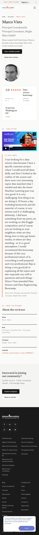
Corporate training (27, 438)
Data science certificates (6, 470)
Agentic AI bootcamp (9, 442)
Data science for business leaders (7, 460)
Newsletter (25, 510)
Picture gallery (26, 494)
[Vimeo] (15, 429)
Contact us (24, 502)
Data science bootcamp (9, 446)
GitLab (4, 498)
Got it (27, 528)
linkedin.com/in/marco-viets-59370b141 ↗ (18, 353)
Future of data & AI (8, 486)
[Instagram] (4, 429)
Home (3, 17)
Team (23, 486)
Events (4, 502)
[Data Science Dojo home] (10, 417)
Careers (23, 498)
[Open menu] (34, 7)
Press (23, 490)
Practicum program (8, 465)
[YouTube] (9, 429)
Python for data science (9, 450)
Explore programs (10, 391)
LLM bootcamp (7, 438)
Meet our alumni (10, 397)
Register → (25, 2)
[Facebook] (4, 424)
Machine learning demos (7, 506)
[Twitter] (15, 424)
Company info (25, 482)
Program (26, 98)
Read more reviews (11, 57)
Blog (3, 482)
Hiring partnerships (27, 450)
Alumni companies (27, 442)
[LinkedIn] (9, 424)
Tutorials (5, 490)
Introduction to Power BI (9, 455)
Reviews (11, 17)
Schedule (5, 475)
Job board (24, 454)
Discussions (6, 494)
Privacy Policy (19, 521)
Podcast (4, 515)
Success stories (7, 511)
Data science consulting (29, 446)
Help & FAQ (25, 506)
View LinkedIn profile (12, 51)
